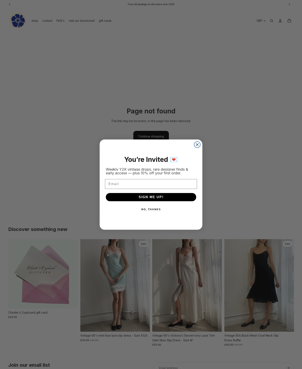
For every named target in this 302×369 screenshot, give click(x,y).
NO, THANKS (151, 209)
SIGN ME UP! (151, 197)
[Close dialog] (197, 145)
